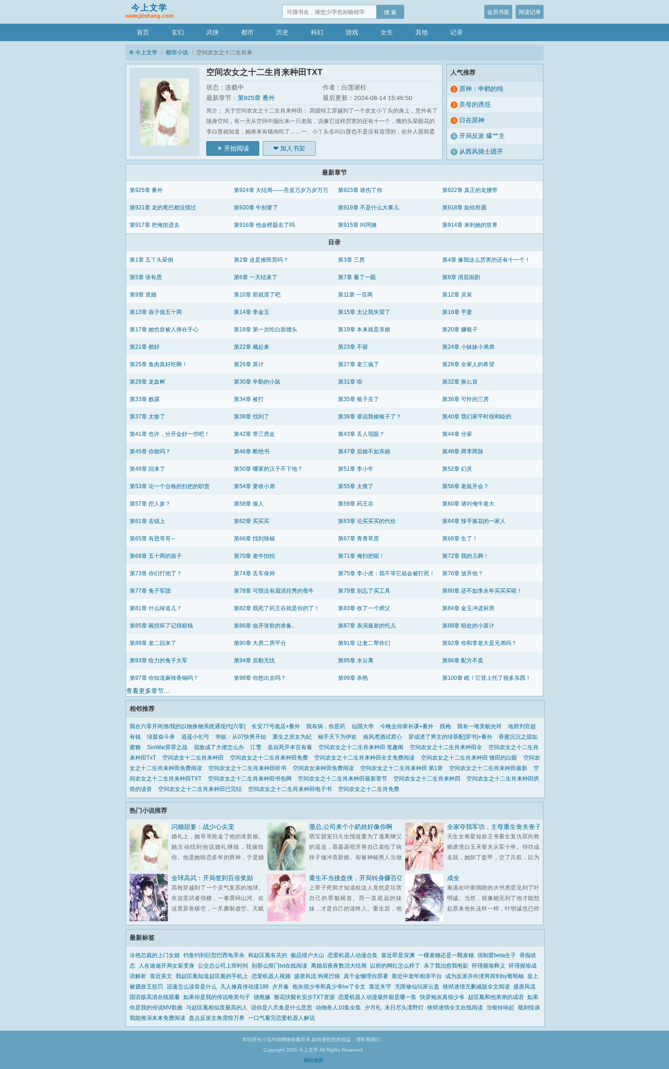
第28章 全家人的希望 (468, 364)
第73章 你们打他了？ (156, 573)
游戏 (352, 32)
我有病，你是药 (325, 726)
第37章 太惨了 (147, 416)
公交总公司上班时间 (223, 965)
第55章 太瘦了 (356, 486)
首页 (143, 32)
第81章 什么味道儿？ (156, 608)
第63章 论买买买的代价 (367, 521)
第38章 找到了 (251, 416)
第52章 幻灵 (457, 469)
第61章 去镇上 (147, 521)
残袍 (445, 726)
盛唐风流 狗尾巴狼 (317, 976)
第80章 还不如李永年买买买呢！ (482, 590)
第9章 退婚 (143, 294)
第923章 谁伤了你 (360, 190)
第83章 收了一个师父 (364, 608)
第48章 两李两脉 (462, 451)
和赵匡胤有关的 (267, 955)
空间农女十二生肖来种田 (194, 757)
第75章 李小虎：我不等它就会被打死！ (386, 573)
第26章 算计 (249, 364)
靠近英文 (161, 976)
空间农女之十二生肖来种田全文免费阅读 (365, 757)
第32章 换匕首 (460, 381)
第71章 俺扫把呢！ (361, 556)
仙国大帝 (363, 726)
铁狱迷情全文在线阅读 (455, 1007)
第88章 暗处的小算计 (468, 625)
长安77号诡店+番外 (276, 726)
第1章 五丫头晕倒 (151, 259)
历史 (282, 32)
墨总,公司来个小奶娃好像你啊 (350, 826)
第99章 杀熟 (353, 678)
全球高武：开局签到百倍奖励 (212, 878)
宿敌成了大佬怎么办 (219, 747)
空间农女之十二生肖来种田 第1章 (403, 768)
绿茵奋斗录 (161, 736)
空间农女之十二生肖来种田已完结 (201, 789)
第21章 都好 (145, 347)
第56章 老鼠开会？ (465, 486)
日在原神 (471, 120)
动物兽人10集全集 (338, 1007)
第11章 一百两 (355, 294)
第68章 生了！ (460, 538)
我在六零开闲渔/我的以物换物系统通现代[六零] (187, 726)
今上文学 (149, 11)
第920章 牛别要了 (256, 207)
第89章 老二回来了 (153, 643)
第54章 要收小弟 (254, 486)
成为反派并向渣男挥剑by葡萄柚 (484, 976)
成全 (453, 878)
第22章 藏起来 (251, 347)
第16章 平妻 (457, 312)
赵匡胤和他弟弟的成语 (496, 997)
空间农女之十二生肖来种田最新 (489, 768)
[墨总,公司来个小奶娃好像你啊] (288, 846)
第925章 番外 (256, 97)
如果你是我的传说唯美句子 (216, 997)
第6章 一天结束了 (255, 277)
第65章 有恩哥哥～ (153, 538)
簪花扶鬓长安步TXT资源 (304, 997)
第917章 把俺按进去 (154, 225)
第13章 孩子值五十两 (156, 312)
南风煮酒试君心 (382, 736)
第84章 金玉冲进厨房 (468, 608)
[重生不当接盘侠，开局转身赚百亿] (288, 898)
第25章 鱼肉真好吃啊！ (158, 364)
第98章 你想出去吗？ (260, 678)
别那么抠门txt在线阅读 (279, 965)
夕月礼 (372, 1007)
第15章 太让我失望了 (364, 312)
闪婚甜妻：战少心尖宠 (202, 826)
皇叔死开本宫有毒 (290, 747)
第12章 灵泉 (457, 294)
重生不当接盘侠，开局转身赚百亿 (356, 878)
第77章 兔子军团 (150, 590)
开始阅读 (236, 148)
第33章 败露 (145, 399)
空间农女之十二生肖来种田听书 (248, 768)
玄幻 (177, 32)
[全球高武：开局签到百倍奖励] (150, 898)
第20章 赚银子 (460, 329)
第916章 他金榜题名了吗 (264, 225)
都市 (247, 32)
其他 (421, 32)
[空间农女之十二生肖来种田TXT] (168, 112)
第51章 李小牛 (356, 469)
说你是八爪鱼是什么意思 (281, 1007)
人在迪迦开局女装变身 (166, 965)
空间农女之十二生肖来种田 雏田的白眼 (470, 757)
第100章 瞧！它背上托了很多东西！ (486, 678)
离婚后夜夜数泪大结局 (339, 965)
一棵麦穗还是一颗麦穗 (446, 955)
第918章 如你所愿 (464, 207)
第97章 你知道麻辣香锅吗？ (164, 678)
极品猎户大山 (307, 955)
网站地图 (313, 1060)
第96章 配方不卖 (462, 660)
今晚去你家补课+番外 (406, 726)
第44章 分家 (457, 434)
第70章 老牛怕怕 (254, 556)
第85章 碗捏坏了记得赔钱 (161, 625)
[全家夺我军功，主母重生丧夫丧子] (426, 846)
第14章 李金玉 (251, 312)
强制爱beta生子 (496, 955)
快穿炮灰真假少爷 (442, 997)
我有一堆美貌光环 (479, 726)
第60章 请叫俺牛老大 (468, 503)
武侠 (212, 32)
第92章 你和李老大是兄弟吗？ (479, 643)
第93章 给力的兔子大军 (158, 660)
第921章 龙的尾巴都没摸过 (163, 207)
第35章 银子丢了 (358, 399)
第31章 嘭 (350, 381)
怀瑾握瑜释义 (488, 965)
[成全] (426, 898)
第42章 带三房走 (254, 434)
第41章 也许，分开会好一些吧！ (170, 434)
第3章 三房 (351, 259)
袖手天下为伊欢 (337, 736)
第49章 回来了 (147, 469)
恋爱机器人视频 (271, 976)
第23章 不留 (353, 347)
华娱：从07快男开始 (240, 736)
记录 (456, 32)
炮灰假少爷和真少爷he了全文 (329, 986)
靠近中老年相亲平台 (417, 976)
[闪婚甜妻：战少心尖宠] (150, 846)
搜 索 (390, 12)
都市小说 (177, 52)
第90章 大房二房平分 (260, 643)
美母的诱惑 (475, 104)
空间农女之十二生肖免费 (370, 789)
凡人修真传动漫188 (244, 986)
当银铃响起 (500, 1007)
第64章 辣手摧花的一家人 (474, 521)
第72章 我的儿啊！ (465, 556)
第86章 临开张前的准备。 (265, 625)
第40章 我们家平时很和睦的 (476, 416)
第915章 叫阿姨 (357, 225)
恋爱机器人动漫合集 (353, 955)
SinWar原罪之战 (167, 747)
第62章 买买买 (251, 521)
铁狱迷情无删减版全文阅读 (476, 986)
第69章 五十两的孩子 (156, 556)
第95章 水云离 (356, 660)
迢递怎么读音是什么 (192, 986)
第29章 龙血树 (147, 381)
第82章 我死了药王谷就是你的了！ (277, 608)
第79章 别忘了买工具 (364, 590)
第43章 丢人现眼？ (361, 434)
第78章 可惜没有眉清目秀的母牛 (274, 590)
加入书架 (292, 148)
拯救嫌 (262, 997)
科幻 (317, 32)
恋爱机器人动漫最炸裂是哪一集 (377, 997)
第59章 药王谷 (356, 503)
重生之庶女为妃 (292, 736)
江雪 (255, 747)
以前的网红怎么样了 (395, 965)
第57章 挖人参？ (150, 503)
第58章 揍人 (249, 503)
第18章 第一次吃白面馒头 (265, 329)
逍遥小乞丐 (195, 736)
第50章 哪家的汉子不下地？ (268, 469)
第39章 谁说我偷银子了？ (369, 416)
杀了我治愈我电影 (446, 965)
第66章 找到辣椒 (254, 538)
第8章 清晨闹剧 (461, 277)
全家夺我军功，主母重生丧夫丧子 (494, 826)
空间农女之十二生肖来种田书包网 (251, 778)
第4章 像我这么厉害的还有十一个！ (486, 259)
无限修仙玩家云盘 (417, 986)
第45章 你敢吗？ (150, 451)
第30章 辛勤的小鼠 (257, 381)
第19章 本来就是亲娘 (364, 329)
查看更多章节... (147, 690)
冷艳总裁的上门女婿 (155, 955)
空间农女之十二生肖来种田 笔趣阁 (362, 747)
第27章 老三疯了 (358, 364)
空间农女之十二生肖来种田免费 (270, 757)
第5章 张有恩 (146, 277)
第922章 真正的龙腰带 (470, 190)
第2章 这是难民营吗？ (261, 259)
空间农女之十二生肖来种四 (428, 778)
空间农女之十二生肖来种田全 (447, 747)
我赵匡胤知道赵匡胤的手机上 (212, 976)
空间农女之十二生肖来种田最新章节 (344, 778)
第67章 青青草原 (358, 538)
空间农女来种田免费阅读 (325, 768)
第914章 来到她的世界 (470, 225)
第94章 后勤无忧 (254, 660)
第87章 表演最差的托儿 (367, 625)
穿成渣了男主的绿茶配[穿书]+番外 (450, 736)
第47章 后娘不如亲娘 (364, 451)
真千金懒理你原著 (366, 976)
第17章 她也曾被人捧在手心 (164, 329)
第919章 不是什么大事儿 (368, 207)
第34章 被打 (249, 399)
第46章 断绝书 (251, 451)
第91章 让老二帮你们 (364, 643)
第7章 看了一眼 (357, 277)
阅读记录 (529, 12)
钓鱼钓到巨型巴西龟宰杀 (214, 955)
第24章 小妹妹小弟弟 (468, 347)
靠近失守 (380, 986)
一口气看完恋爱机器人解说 (281, 1018)
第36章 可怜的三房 (465, 399)
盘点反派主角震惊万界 (217, 1018)
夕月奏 (280, 986)
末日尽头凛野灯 (404, 1007)
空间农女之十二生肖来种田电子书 (291, 789)
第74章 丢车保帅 (254, 573)
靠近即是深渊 (398, 955)
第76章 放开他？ (462, 573)
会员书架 (498, 12)
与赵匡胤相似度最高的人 (216, 1007)
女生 (386, 32)
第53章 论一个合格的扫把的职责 (170, 486)
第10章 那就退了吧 (257, 294)
